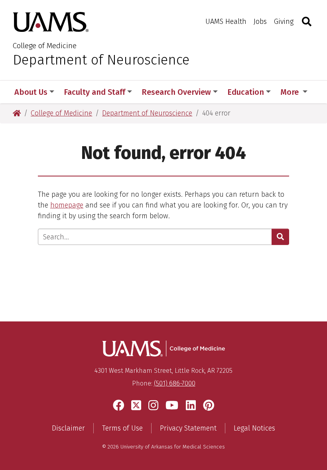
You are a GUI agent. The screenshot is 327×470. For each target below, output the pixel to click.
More (290, 92)
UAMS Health (225, 21)
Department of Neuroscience (101, 59)
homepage (66, 205)
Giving (284, 21)
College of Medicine (45, 45)
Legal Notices (254, 428)
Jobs (260, 21)
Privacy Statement (188, 428)
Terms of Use (122, 428)
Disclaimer (68, 428)
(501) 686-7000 (174, 383)
